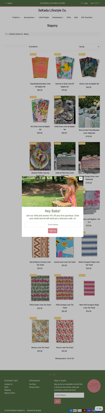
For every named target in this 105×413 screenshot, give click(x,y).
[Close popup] (81, 178)
